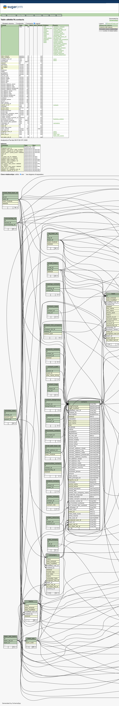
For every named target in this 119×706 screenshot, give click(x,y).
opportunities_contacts (60, 43)
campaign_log (48, 28)
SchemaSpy (113, 20)
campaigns (56, 123)
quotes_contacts (58, 42)
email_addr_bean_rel (59, 29)
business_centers (58, 119)
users (55, 59)
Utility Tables (21, 15)
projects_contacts (58, 50)
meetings (46, 34)
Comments (29, 23)
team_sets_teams (58, 135)
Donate (59, 15)
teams (55, 133)
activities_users (57, 28)
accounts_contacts (58, 45)
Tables (4, 15)
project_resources (58, 53)
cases (45, 29)
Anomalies (38, 15)
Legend (37, 23)
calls (45, 27)
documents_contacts (59, 47)
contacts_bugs (57, 31)
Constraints (30, 15)
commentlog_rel (58, 32)
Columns (45, 15)
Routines (52, 15)
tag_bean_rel (57, 38)
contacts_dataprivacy (59, 54)
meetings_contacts (58, 27)
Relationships (11, 15)
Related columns (8, 23)
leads (45, 32)
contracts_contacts (58, 34)
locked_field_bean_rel (59, 36)
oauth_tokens (48, 38)
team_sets (56, 134)
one (22, 174)
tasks (45, 41)
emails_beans (57, 49)
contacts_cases (57, 41)
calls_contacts (57, 46)
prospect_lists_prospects (60, 39)
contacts (46, 31)
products (46, 39)
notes (45, 35)
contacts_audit (57, 52)
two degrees (30, 174)
